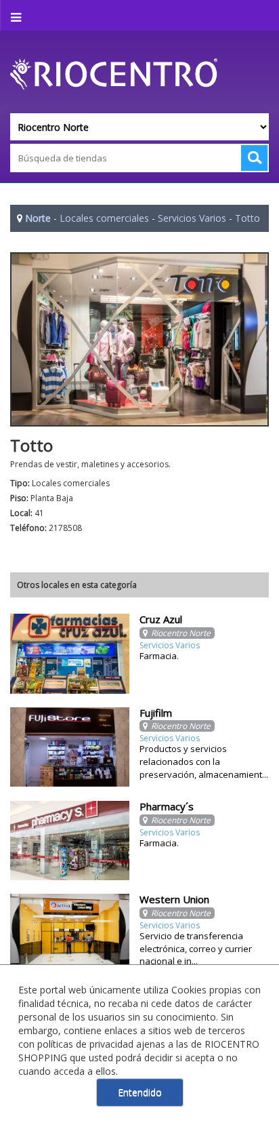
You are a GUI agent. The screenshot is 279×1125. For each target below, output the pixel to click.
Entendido (140, 1092)
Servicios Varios (192, 218)
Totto (247, 218)
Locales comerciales (104, 218)
